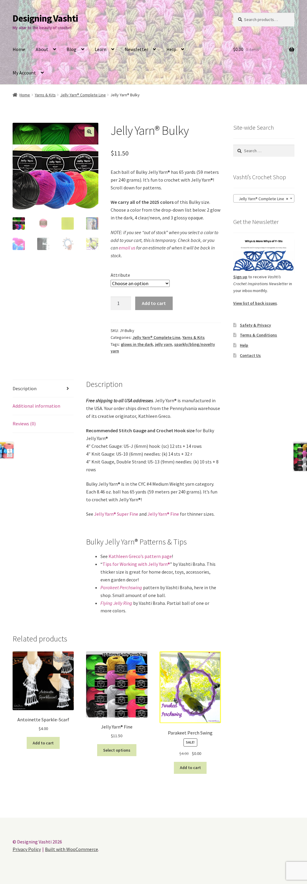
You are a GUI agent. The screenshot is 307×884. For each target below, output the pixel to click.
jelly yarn (163, 344)
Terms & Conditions (258, 335)
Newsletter (136, 49)
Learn (100, 49)
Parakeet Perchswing (121, 587)
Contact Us (250, 355)
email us (127, 248)
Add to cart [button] (43, 743)
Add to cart (154, 303)
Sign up (240, 276)
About (42, 49)
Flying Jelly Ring (116, 603)
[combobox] (263, 198)
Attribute (120, 275)
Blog (71, 49)
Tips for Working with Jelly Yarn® (136, 564)
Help (171, 49)
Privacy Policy (27, 849)
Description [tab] (25, 388)
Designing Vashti (45, 18)
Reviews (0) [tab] (24, 424)
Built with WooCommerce (71, 849)
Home (19, 49)
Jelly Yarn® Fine (163, 514)
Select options (116, 750)
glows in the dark (137, 344)
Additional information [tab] (36, 406)
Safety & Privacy (255, 325)
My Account (24, 73)
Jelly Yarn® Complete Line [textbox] (262, 198)
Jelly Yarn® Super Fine (116, 514)
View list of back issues (255, 303)
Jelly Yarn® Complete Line (83, 95)
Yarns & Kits (45, 95)
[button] (89, 132)
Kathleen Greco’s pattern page (140, 556)
